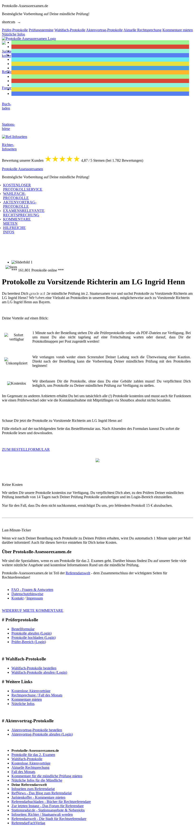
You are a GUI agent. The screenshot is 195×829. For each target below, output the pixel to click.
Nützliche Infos (22, 704)
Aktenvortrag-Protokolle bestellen (36, 730)
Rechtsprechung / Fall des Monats (36, 695)
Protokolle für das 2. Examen (33, 755)
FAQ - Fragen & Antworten (32, 590)
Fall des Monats (23, 772)
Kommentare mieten (26, 699)
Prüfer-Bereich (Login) (28, 642)
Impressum (34, 598)
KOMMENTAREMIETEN (17, 221)
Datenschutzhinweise (27, 594)
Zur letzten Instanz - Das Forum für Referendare (47, 806)
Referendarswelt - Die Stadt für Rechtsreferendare (48, 819)
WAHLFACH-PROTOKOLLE (16, 196)
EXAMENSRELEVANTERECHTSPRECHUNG (23, 213)
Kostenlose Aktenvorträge (30, 691)
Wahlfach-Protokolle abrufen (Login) (39, 672)
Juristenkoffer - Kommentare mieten (38, 797)
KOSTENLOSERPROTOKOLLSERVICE (22, 187)
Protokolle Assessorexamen (22, 169)
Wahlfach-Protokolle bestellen (33, 668)
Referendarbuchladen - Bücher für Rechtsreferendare (51, 802)
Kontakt (17, 598)
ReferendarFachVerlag (28, 823)
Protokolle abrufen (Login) (31, 633)
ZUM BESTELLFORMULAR (26, 449)
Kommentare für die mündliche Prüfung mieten (46, 776)
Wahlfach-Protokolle (26, 759)
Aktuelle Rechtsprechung (30, 767)
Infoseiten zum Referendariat (33, 789)
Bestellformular (22, 629)
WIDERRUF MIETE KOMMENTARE (32, 610)
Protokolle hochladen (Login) (33, 638)
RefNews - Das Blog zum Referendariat (41, 793)
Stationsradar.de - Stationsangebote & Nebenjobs (48, 810)
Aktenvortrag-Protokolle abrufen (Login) (42, 734)
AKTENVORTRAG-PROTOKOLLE (19, 204)
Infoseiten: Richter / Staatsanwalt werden (42, 814)
